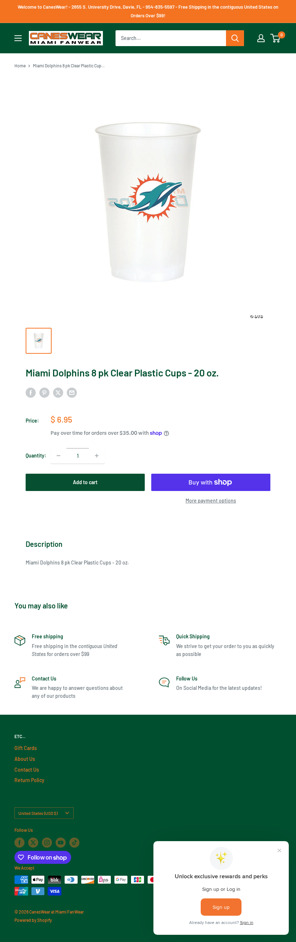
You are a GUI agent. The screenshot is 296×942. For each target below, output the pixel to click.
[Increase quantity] (96, 455)
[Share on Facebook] (31, 393)
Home (20, 65)
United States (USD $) (37, 813)
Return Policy (29, 780)
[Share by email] (72, 393)
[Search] (235, 38)
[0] (275, 38)
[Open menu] (18, 38)
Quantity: (36, 455)
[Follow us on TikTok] (74, 843)
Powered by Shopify (33, 920)
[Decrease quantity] (58, 455)
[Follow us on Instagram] (47, 843)
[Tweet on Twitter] (58, 393)
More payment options (211, 500)
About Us (24, 759)
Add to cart (85, 482)
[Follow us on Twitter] (33, 843)
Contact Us (26, 770)
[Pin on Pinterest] (44, 393)
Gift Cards (25, 748)
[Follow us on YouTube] (61, 843)
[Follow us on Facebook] (19, 843)
